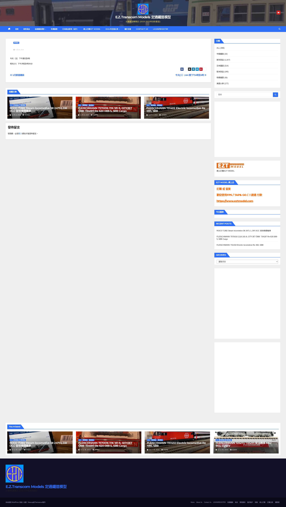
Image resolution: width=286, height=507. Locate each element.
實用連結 (242, 502)
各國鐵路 (230, 502)
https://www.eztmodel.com (235, 201)
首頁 (17, 29)
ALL (11, 105)
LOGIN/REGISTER (160, 29)
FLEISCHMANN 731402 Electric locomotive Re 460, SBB (175, 109)
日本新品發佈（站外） (70, 29)
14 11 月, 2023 (85, 450)
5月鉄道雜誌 (18, 75)
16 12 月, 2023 (17, 450)
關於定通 (128, 29)
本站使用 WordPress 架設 (14, 502)
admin (27, 115)
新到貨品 (26, 29)
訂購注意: (270, 502)
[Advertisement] (225, 302)
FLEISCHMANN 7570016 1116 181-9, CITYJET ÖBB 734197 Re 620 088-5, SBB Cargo (105, 109)
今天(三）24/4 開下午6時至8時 (189, 75)
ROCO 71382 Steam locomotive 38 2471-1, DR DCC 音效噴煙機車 (38, 109)
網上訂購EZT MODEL (92, 29)
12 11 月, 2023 (223, 450)
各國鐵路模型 (40, 29)
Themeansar (39, 502)
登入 (20, 134)
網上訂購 (262, 502)
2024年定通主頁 (112, 29)
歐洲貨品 (23, 105)
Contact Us (142, 29)
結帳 (256, 502)
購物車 (277, 502)
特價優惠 (54, 29)
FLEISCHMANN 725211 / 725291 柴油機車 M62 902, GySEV (243, 444)
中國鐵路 (220, 54)
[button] (279, 29)
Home (193, 502)
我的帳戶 (250, 502)
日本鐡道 (220, 66)
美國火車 (220, 83)
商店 (236, 502)
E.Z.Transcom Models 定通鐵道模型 (143, 17)
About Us (199, 502)
